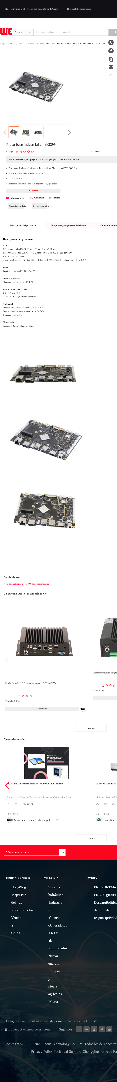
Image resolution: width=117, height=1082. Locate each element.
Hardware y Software (35, 43)
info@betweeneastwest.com (82, 9)
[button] (7, 660)
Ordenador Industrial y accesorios (60, 43)
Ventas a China (14, 925)
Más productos (17, 198)
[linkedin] (86, 1029)
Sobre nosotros (17, 878)
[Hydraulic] (94, 1029)
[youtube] (109, 1029)
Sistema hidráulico (52, 891)
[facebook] (79, 1029)
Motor (53, 1001)
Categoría (50, 878)
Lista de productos (22, 902)
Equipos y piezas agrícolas (53, 982)
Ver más (91, 728)
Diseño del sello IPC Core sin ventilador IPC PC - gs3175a (30, 683)
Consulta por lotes (40, 206)
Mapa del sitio (14, 902)
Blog (22, 887)
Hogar (2, 43)
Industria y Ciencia (16, 43)
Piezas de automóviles (53, 940)
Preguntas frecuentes (99, 891)
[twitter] (102, 1029)
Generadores (52, 925)
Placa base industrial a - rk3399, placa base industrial (26, 584)
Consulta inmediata (16, 206)
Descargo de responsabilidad (99, 910)
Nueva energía (52, 959)
